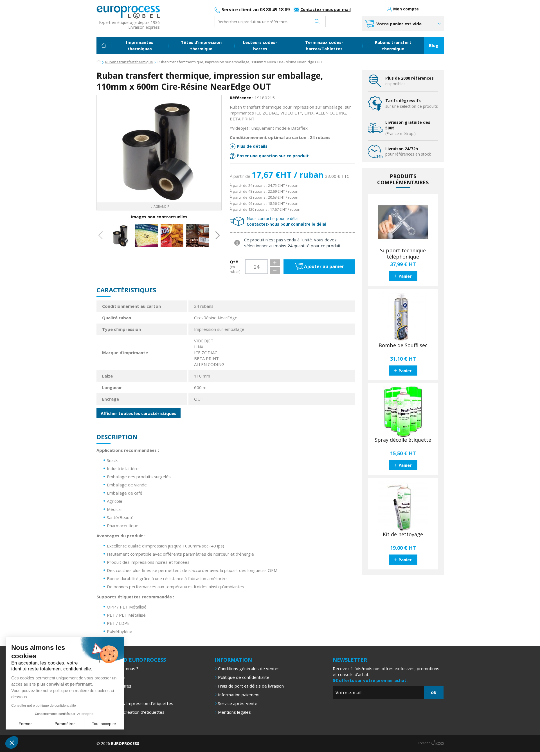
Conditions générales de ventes (249, 668)
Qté (235, 266)
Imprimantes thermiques (139, 45)
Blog (433, 45)
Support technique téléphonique (403, 254)
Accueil (103, 45)
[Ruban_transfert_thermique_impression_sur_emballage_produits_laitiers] (146, 235)
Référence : (241, 97)
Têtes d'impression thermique (201, 45)
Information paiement (239, 694)
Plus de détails (252, 146)
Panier (405, 276)
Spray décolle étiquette (403, 440)
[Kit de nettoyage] (403, 506)
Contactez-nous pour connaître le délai (286, 224)
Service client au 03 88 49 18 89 (256, 9)
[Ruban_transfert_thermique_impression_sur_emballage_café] (197, 235)
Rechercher (317, 21)
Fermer (25, 723)
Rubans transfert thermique (393, 45)
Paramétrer (65, 723)
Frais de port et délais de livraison (251, 686)
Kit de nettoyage (403, 534)
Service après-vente (237, 703)
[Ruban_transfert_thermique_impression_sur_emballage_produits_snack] (172, 235)
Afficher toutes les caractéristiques (138, 413)
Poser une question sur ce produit (273, 155)
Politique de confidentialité (243, 677)
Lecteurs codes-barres (260, 45)
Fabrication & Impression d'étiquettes (136, 703)
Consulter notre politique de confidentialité (43, 706)
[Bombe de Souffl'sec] (403, 317)
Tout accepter (104, 723)
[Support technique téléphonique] (403, 222)
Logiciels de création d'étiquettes (132, 712)
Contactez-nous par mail (325, 9)
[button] (12, 742)
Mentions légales (234, 712)
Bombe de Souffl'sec (403, 345)
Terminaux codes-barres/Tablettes (324, 45)
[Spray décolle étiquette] (403, 411)
